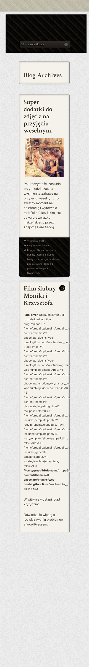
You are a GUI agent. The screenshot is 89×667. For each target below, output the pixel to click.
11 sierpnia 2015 (35, 241)
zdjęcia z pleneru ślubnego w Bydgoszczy (40, 268)
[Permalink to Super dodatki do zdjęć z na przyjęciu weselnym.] (39, 115)
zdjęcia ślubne (34, 263)
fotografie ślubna (49, 259)
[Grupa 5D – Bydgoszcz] (44, 29)
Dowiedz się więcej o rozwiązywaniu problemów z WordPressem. (43, 519)
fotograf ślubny (35, 250)
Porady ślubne (41, 245)
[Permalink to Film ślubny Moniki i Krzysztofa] (41, 295)
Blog (29, 245)
